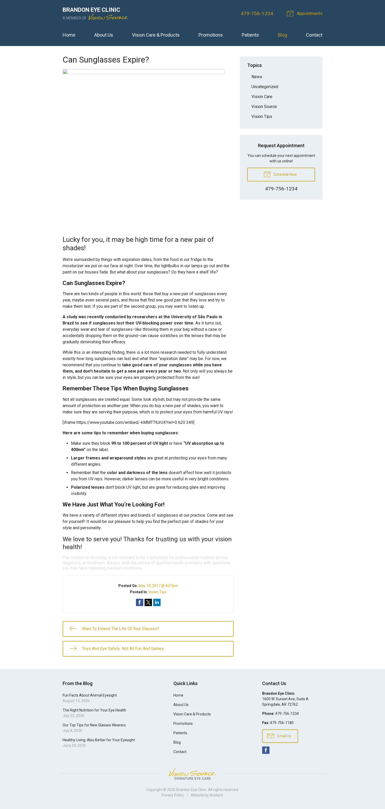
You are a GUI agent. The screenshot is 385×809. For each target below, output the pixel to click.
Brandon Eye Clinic (191, 790)
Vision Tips (157, 592)
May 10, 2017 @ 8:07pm (158, 586)
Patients (250, 35)
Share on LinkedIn (157, 602)
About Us (103, 35)
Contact (314, 35)
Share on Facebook (139, 602)
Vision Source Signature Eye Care (192, 773)
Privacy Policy (172, 795)
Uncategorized (264, 86)
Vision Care (261, 96)
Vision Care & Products (156, 35)
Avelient (216, 795)
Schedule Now (285, 174)
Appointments (309, 13)
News (256, 76)
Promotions (211, 35)
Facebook (266, 750)
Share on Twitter (148, 602)
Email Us (283, 736)
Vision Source (264, 106)
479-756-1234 (257, 13)
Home (69, 35)
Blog (282, 35)
